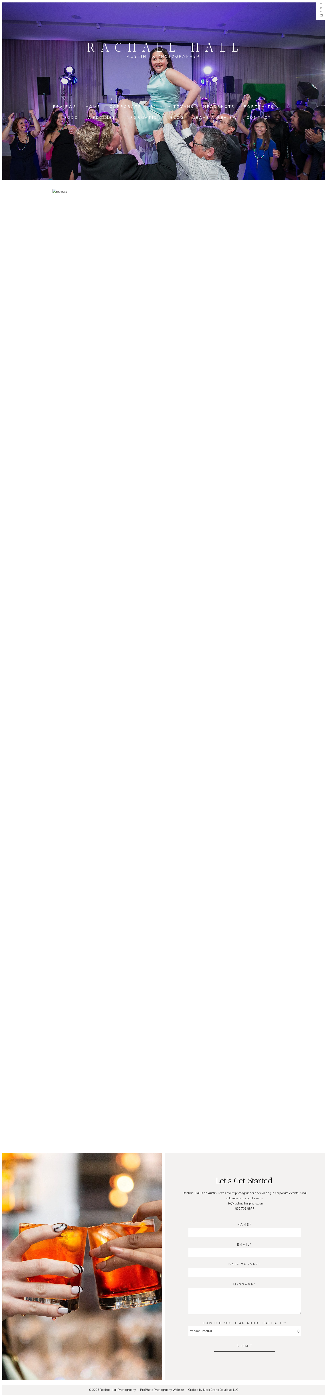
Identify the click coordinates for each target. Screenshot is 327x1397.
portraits (259, 106)
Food (71, 117)
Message (243, 1284)
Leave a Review (215, 117)
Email (243, 1244)
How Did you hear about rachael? (243, 1323)
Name (243, 1224)
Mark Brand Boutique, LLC (220, 1389)
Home (93, 106)
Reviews (65, 106)
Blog (177, 117)
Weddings (101, 117)
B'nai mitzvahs (172, 106)
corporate (125, 106)
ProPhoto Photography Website (162, 1389)
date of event (244, 1264)
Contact (259, 117)
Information (143, 117)
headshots (219, 106)
